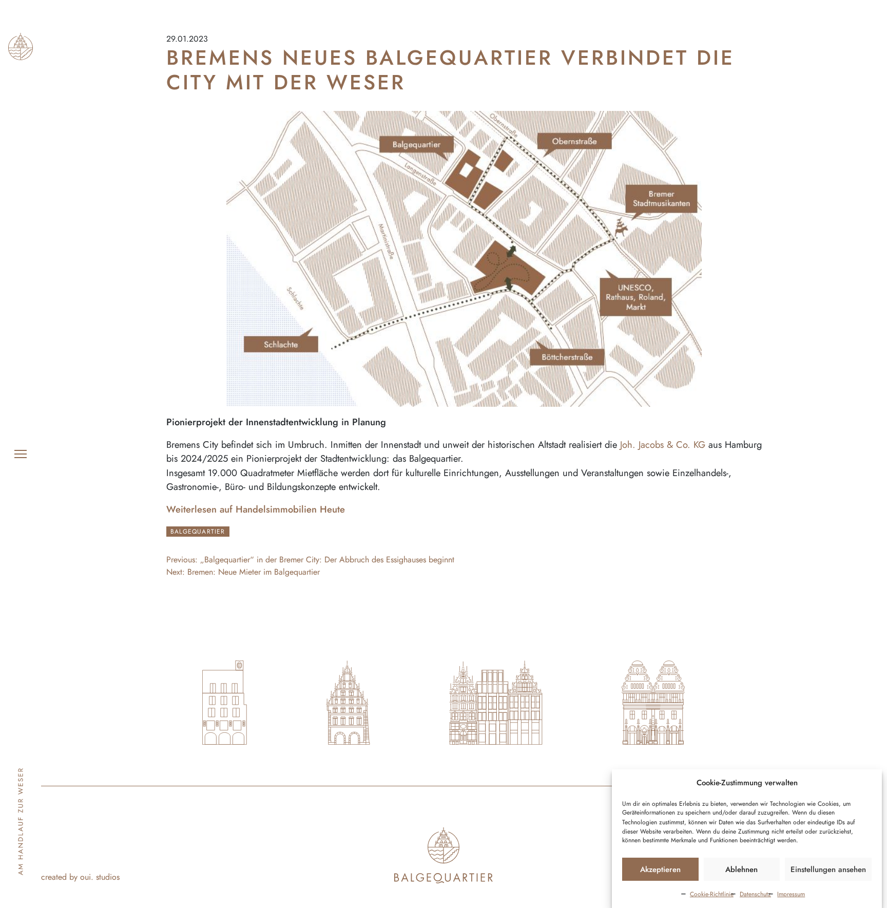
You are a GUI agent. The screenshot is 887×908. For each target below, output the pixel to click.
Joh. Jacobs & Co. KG (662, 444)
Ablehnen (741, 869)
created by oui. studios (80, 877)
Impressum (791, 894)
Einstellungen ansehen (828, 869)
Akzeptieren (660, 869)
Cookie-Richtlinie (712, 894)
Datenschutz (755, 894)
